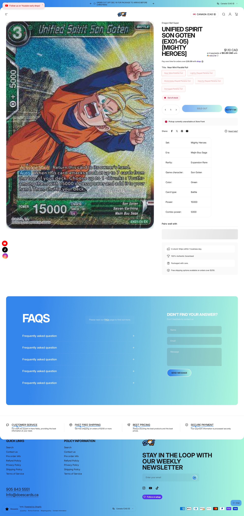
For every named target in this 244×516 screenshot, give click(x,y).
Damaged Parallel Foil (173, 89)
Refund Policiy (13, 460)
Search (9, 447)
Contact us (12, 452)
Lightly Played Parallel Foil (201, 73)
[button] (222, 54)
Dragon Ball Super (170, 23)
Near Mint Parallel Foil (173, 73)
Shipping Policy (14, 469)
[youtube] (5, 243)
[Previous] (91, 3)
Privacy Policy (13, 465)
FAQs (106, 319)
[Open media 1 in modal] (80, 125)
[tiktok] (5, 250)
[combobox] (227, 3)
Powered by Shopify (33, 507)
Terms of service (33, 511)
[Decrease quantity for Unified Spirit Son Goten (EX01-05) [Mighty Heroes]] (165, 110)
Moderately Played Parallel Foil (177, 81)
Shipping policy (46, 511)
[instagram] (5, 256)
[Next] (153, 3)
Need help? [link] (233, 131)
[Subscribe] (194, 477)
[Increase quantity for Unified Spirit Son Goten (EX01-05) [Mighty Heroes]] (177, 110)
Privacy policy (21, 511)
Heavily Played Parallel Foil (209, 81)
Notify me (231, 109)
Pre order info (13, 456)
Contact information (59, 511)
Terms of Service (15, 473)
